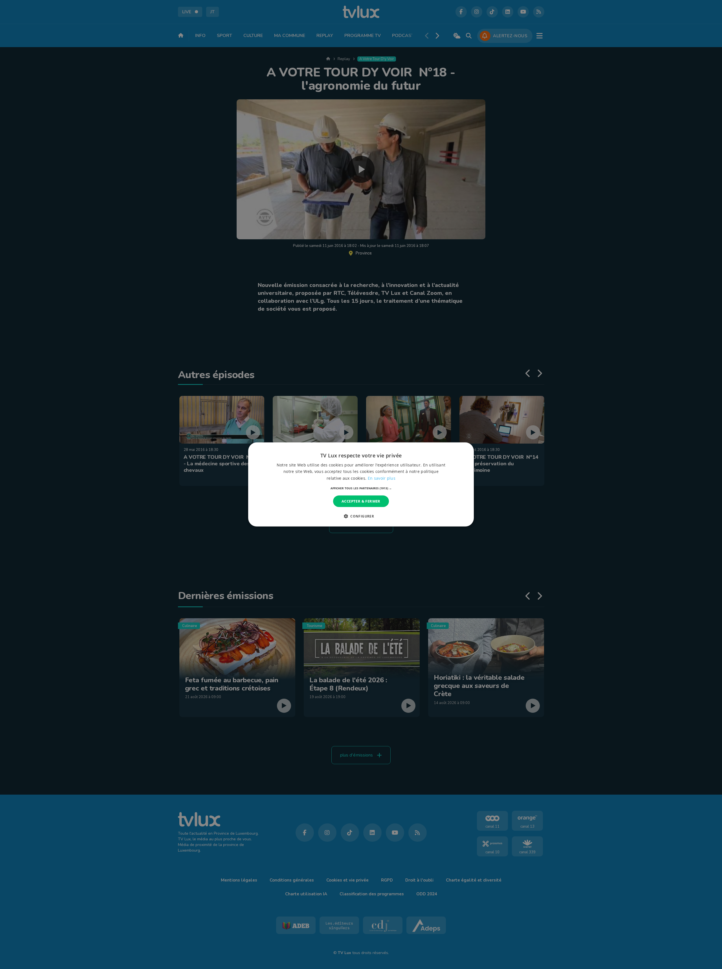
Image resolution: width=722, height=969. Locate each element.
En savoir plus (381, 478)
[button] (361, 488)
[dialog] (361, 484)
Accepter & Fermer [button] (361, 501)
